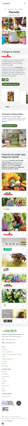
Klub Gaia (4, 381)
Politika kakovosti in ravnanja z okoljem (12, 354)
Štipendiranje (5, 366)
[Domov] (6, 3)
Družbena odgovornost (7, 359)
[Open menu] (24, 3)
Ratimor (4, 390)
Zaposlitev (4, 361)
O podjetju (4, 349)
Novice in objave (6, 396)
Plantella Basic (5, 376)
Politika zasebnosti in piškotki (8, 418)
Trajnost (4, 356)
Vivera (3, 378)
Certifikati (4, 363)
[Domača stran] (9, 331)
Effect (3, 383)
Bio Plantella (5, 374)
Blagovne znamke (12, 9)
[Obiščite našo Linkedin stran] (3, 424)
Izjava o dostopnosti (21, 418)
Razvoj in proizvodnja (7, 351)
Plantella (4, 371)
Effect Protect (5, 385)
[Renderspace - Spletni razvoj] (10, 420)
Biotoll (3, 388)
